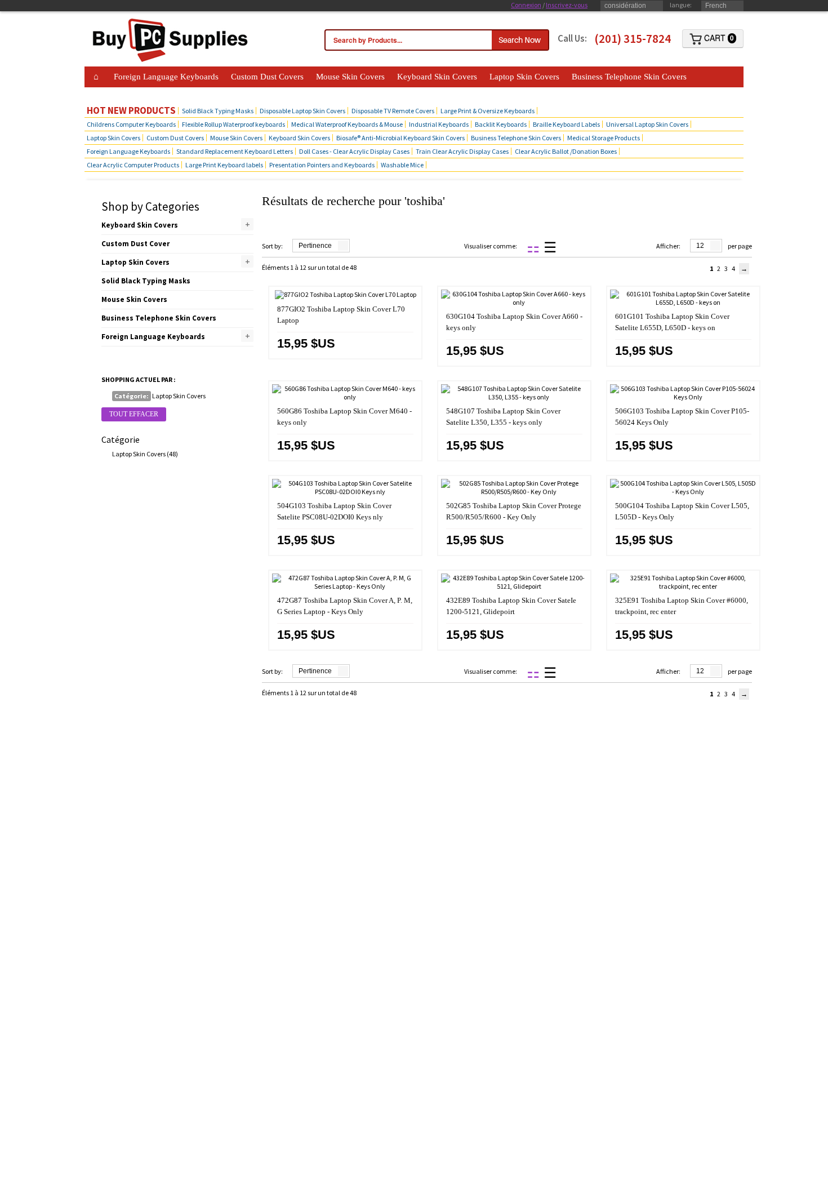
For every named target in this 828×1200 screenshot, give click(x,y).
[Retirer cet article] (105, 396)
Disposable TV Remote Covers (392, 110)
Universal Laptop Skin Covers (647, 124)
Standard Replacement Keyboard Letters (234, 151)
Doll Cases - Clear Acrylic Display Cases (354, 151)
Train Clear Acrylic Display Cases (462, 151)
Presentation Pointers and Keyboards (322, 164)
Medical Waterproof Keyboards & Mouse (347, 124)
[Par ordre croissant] (357, 246)
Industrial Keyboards (439, 124)
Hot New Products (131, 110)
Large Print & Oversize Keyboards (487, 110)
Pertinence (315, 246)
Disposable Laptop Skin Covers (302, 110)
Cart (718, 37)
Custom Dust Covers (267, 76)
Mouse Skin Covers (350, 76)
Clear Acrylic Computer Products (133, 164)
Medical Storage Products (603, 137)
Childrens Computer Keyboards (131, 124)
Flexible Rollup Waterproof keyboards (233, 124)
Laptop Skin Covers (524, 76)
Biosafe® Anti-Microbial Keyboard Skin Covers (400, 137)
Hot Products (113, 93)
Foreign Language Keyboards (166, 76)
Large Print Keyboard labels (224, 164)
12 (700, 246)
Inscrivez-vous (566, 5)
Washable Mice (402, 164)
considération (625, 6)
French (716, 6)
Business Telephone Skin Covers (629, 76)
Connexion (526, 5)
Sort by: (272, 246)
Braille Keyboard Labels (566, 124)
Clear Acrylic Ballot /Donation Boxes (566, 151)
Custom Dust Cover (135, 243)
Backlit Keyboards (501, 124)
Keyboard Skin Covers (437, 76)
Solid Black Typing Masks (217, 110)
